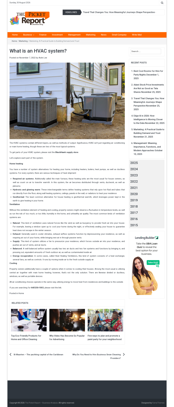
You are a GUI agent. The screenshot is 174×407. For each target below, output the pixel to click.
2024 (134, 169)
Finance (42, 34)
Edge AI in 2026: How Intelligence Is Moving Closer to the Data (148, 119)
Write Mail (137, 34)
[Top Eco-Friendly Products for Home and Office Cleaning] (29, 320)
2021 (134, 188)
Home (15, 34)
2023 (134, 175)
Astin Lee (43, 57)
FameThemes (158, 403)
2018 (134, 206)
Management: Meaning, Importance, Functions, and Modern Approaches (147, 147)
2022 (134, 181)
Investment (57, 34)
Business (27, 34)
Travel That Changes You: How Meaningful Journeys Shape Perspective (119, 12)
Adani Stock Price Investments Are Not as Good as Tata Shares (149, 88)
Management (74, 34)
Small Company (119, 34)
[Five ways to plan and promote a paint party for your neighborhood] (105, 320)
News (103, 34)
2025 (134, 163)
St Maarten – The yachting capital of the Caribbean (38, 354)
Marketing (90, 34)
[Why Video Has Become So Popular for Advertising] (67, 320)
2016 (134, 219)
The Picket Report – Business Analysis (41, 403)
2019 (134, 200)
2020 (134, 194)
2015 (134, 225)
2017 (134, 213)
